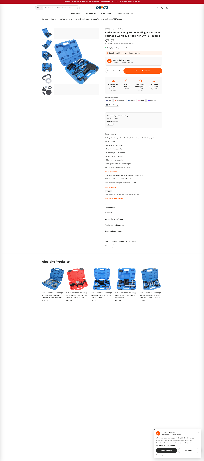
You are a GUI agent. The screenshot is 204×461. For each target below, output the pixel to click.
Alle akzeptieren (167, 450)
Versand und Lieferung (114, 219)
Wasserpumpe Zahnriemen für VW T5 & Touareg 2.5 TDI (76, 296)
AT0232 (110, 124)
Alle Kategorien (125, 13)
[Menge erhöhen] (119, 70)
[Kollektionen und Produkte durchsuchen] (76, 8)
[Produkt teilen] (112, 246)
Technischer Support (113, 231)
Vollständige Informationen (166, 445)
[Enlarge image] (76, 61)
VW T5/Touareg (112, 118)
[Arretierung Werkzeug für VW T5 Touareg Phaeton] (102, 279)
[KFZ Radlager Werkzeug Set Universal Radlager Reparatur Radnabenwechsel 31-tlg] (53, 279)
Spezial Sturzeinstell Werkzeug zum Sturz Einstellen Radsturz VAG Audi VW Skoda (150, 296)
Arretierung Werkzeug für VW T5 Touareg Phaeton (102, 296)
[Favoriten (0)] (162, 8)
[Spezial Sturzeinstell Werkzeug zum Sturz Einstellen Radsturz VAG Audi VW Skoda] (151, 279)
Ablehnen (188, 450)
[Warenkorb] (167, 8)
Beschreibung (110, 134)
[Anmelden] (158, 8)
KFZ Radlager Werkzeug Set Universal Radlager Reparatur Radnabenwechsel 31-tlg (52, 296)
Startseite (45, 19)
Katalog (54, 19)
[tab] (47, 33)
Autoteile (75, 13)
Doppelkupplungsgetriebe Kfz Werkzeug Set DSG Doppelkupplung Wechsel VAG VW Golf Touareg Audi (125, 296)
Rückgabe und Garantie (114, 225)
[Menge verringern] (107, 70)
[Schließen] (198, 432)
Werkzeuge (91, 13)
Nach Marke (106, 13)
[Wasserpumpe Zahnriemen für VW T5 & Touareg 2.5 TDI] (77, 279)
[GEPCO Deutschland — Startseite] (102, 7)
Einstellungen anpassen (163, 455)
